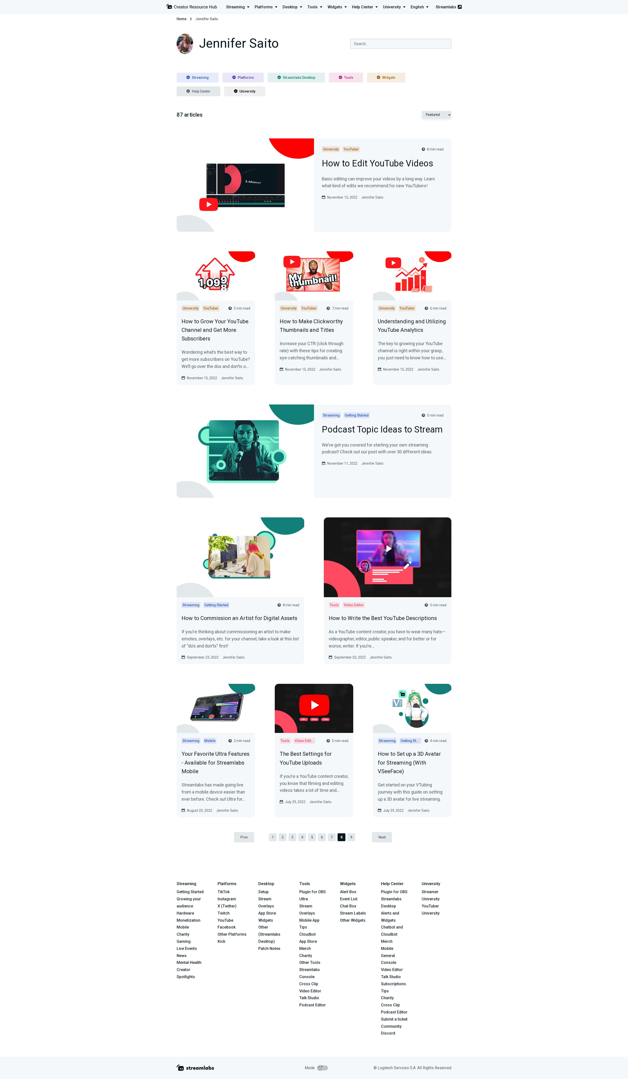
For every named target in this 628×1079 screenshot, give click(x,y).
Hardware (185, 913)
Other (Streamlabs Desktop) (269, 934)
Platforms (246, 78)
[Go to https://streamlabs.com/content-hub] (191, 7)
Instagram (227, 899)
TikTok (224, 892)
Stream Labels (353, 913)
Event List (348, 899)
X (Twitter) (227, 906)
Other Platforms (232, 934)
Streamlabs (446, 7)
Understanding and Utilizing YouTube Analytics (412, 325)
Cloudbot (307, 934)
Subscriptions (393, 984)
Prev (244, 837)
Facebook (227, 927)
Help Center (201, 91)
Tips (303, 927)
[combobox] (400, 44)
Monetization (188, 920)
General (388, 955)
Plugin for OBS (312, 892)
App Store (267, 913)
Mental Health (189, 962)
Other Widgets (353, 920)
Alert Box (348, 892)
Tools (348, 78)
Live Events (187, 948)
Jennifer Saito (372, 197)
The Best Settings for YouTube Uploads (306, 758)
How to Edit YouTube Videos (377, 164)
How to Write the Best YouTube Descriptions (383, 618)
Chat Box (348, 906)
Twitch (224, 913)
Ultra (303, 899)
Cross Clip (308, 984)
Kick (221, 941)
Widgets (388, 78)
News (182, 955)
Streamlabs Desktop (299, 78)
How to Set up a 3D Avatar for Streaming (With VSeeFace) (409, 762)
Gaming (184, 941)
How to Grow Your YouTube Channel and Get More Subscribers (215, 330)
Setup (263, 892)
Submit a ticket (394, 1019)
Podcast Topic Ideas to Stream (382, 430)
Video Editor (310, 991)
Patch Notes (269, 948)
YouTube (225, 920)
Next (382, 837)
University (247, 91)
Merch (305, 948)
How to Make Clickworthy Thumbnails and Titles (311, 325)
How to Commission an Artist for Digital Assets (239, 618)
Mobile (183, 927)
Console (388, 962)
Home (181, 19)
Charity (183, 934)
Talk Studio (309, 998)
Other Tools (309, 962)
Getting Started (190, 892)
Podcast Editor (312, 1005)
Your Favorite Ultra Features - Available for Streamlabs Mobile (215, 762)
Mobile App (309, 920)
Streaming (200, 78)
